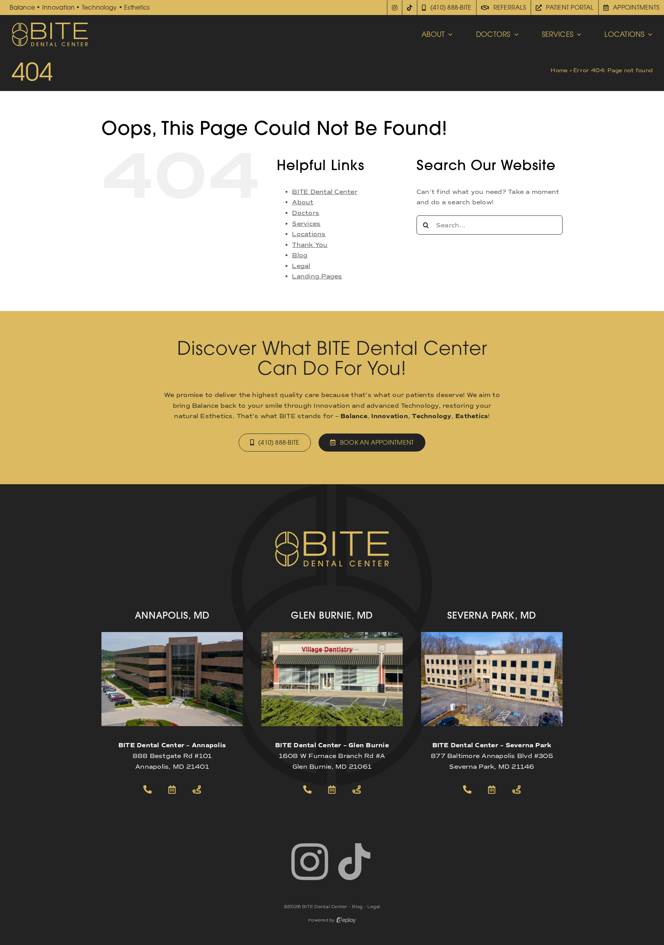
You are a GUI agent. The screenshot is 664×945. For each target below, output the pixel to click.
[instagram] (309, 861)
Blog (299, 255)
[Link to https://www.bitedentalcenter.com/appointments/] (172, 789)
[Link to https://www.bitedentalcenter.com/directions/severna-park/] (516, 789)
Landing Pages (317, 276)
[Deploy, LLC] (346, 920)
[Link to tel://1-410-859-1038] (307, 789)
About (302, 202)
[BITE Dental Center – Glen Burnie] (332, 635)
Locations (308, 234)
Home (559, 70)
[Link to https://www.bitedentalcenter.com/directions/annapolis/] (196, 789)
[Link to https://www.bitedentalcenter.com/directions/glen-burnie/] (356, 789)
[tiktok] (354, 861)
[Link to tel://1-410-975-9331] (467, 789)
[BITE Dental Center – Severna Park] (492, 635)
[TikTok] (409, 7)
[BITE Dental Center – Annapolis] (172, 635)
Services (306, 223)
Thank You (309, 244)
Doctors (305, 213)
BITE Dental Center (324, 191)
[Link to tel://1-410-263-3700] (147, 789)
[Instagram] (394, 7)
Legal (301, 266)
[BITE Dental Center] (50, 24)
